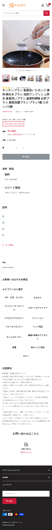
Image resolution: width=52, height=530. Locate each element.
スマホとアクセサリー (14, 318)
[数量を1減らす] (10, 147)
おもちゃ (38, 297)
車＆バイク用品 (38, 347)
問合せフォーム (26, 452)
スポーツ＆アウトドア (37, 308)
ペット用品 (38, 326)
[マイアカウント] (42, 5)
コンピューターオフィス (14, 308)
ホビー (26, 356)
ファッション (38, 318)
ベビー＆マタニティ (14, 326)
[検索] (47, 13)
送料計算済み (17, 134)
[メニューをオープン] (3, 5)
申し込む (9, 501)
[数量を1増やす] (23, 147)
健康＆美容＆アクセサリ (37, 337)
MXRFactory (7, 112)
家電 (14, 347)
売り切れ (26, 157)
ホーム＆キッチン (14, 337)
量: (3, 148)
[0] (47, 5)
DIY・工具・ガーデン (14, 297)
